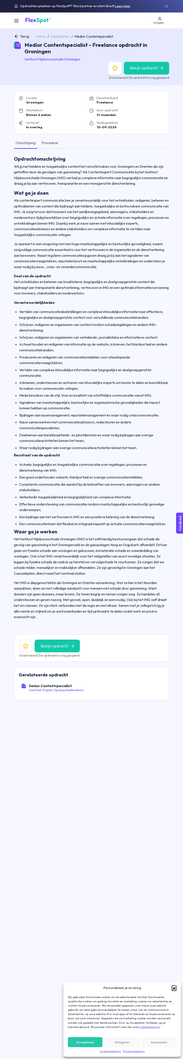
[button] (174, 988)
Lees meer (122, 6)
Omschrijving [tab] (25, 143)
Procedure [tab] (50, 143)
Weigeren (122, 1042)
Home (41, 36)
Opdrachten (60, 36)
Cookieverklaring (110, 1051)
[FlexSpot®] (38, 20)
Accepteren (85, 1042)
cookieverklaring (149, 1027)
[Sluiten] (166, 6)
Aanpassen (159, 1042)
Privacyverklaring (134, 1051)
